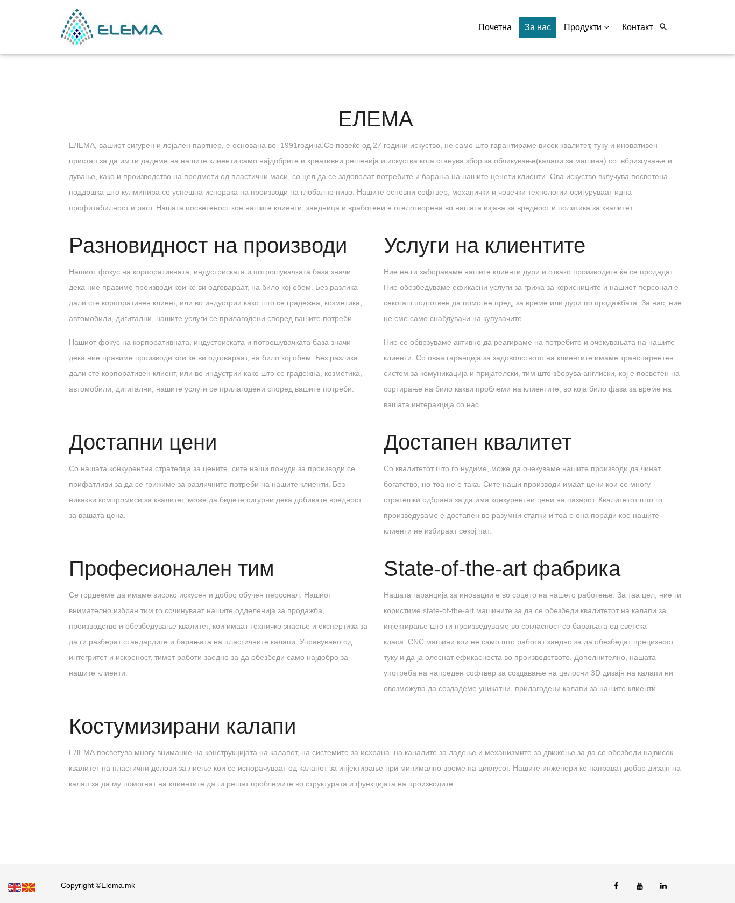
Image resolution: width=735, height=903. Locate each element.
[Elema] (112, 27)
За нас (538, 27)
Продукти (584, 27)
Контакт (637, 27)
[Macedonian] (29, 887)
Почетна (495, 27)
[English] (15, 887)
